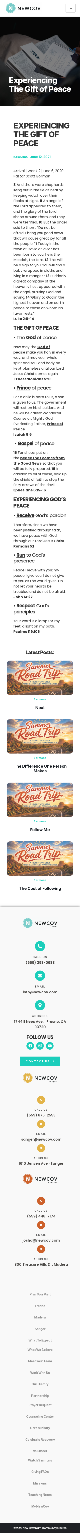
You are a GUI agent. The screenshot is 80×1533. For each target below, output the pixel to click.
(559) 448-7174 (41, 1216)
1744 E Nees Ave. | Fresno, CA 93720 (40, 1024)
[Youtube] (50, 1046)
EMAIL (40, 986)
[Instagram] (40, 1046)
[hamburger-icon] (71, 8)
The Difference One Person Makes (40, 768)
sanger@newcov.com (41, 1139)
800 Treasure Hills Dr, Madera (41, 1264)
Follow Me (40, 829)
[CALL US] (40, 946)
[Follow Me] (40, 800)
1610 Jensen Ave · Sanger (41, 1163)
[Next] (40, 678)
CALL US (40, 957)
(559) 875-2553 (41, 1115)
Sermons (40, 699)
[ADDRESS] (40, 1005)
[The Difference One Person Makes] (40, 736)
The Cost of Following (40, 888)
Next (40, 707)
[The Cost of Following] (40, 858)
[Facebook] (30, 1046)
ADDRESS (40, 1016)
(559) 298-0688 (40, 962)
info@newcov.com (40, 992)
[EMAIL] (40, 976)
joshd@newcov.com (41, 1240)
